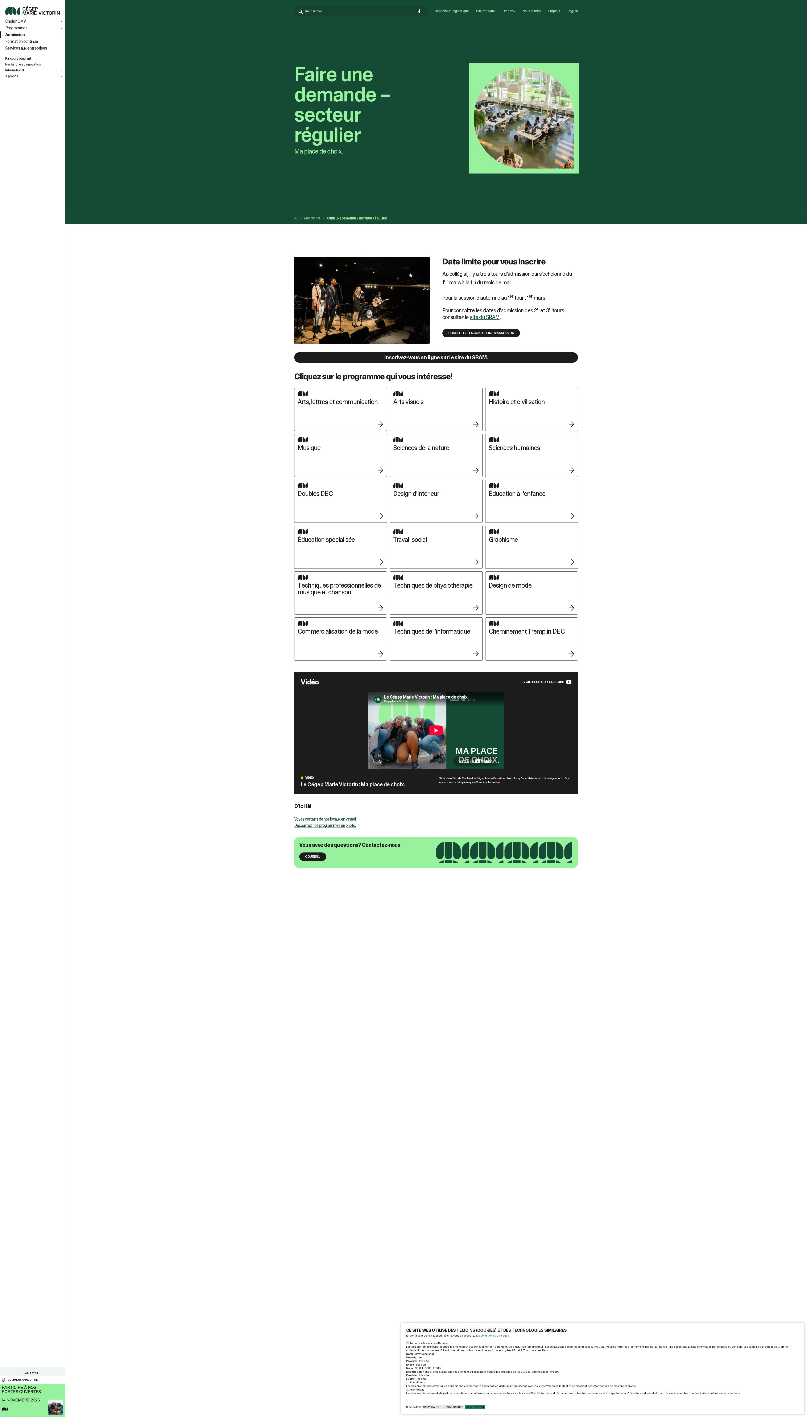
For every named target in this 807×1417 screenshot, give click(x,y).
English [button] (572, 11)
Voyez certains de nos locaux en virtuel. (325, 819)
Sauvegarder (432, 1407)
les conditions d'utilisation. (493, 1335)
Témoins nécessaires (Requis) (429, 1343)
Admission (312, 218)
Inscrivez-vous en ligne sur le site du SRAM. (436, 357)
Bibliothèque (485, 11)
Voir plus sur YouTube (543, 682)
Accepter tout (475, 1407)
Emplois (554, 11)
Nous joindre (532, 11)
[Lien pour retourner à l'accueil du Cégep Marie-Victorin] (32, 13)
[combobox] (361, 11)
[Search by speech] (419, 11)
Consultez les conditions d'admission (481, 333)
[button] (34, 21)
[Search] (300, 11)
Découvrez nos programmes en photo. (325, 825)
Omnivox (508, 11)
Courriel (312, 856)
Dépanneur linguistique (452, 11)
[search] (361, 11)
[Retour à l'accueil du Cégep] (296, 218)
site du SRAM (485, 317)
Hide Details (413, 1407)
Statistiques (417, 1382)
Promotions (417, 1389)
